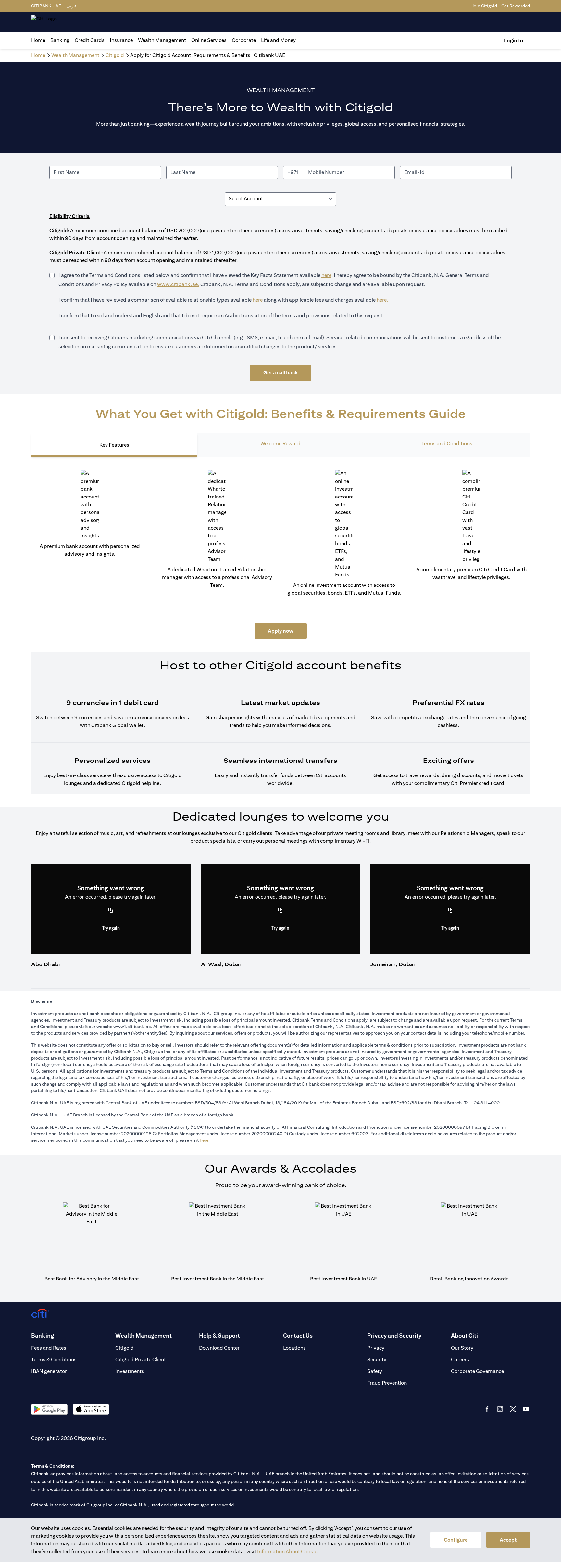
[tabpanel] (280, 632)
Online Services (209, 40)
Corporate (244, 40)
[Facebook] (487, 1409)
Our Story (462, 1348)
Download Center (219, 1348)
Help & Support (219, 1335)
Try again (111, 928)
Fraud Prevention (387, 1383)
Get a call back (280, 373)
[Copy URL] (111, 911)
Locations (294, 1348)
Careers (460, 1359)
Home (38, 40)
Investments (129, 1371)
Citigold (124, 1348)
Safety (374, 1371)
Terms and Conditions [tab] (446, 443)
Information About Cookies (288, 1551)
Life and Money (278, 40)
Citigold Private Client (140, 1359)
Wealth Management (162, 40)
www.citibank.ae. (178, 284)
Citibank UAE (46, 5)
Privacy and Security (394, 1335)
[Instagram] (500, 1409)
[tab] (59, 40)
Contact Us (298, 1335)
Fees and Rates (48, 1348)
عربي (71, 5)
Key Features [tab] (114, 445)
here (326, 275)
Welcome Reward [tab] (280, 443)
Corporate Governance (477, 1371)
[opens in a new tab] (49, 1409)
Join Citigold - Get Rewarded (501, 5)
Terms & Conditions (54, 1359)
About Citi (464, 1335)
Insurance (121, 40)
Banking (59, 40)
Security (376, 1359)
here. (382, 300)
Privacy (375, 1348)
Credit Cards (90, 40)
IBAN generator (49, 1371)
